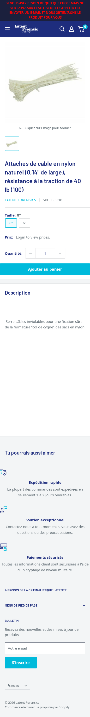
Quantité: (13, 253)
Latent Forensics (20, 200)
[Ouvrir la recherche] (62, 29)
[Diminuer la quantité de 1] (30, 253)
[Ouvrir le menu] (7, 29)
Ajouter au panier (45, 269)
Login (20, 237)
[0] (81, 29)
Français (13, 685)
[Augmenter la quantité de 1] (60, 253)
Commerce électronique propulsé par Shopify (37, 707)
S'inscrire (21, 662)
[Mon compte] (71, 29)
